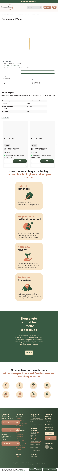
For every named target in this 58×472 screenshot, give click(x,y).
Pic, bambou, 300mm (37, 139)
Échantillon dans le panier (38, 72)
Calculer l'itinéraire (7, 443)
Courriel (28, 352)
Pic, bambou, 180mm (10, 139)
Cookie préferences (21, 432)
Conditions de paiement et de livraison (20, 420)
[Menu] (22, 7)
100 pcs (7, 145)
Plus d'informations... (21, 470)
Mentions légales (20, 447)
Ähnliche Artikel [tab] (5, 117)
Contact (18, 438)
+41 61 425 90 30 (7, 422)
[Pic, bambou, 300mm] (42, 129)
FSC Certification (20, 456)
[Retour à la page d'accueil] (7, 7)
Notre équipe (19, 434)
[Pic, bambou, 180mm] (15, 129)
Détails (7, 165)
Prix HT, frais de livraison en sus (11, 65)
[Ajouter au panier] (20, 161)
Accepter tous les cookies (50, 469)
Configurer (38, 469)
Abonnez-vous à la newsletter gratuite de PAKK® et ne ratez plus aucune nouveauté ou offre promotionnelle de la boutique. (49, 423)
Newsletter (19, 449)
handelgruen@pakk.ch (8, 430)
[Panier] (54, 7)
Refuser (32, 469)
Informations (20, 430)
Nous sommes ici (20, 436)
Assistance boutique (19, 415)
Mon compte (47, 7)
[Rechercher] (40, 7)
